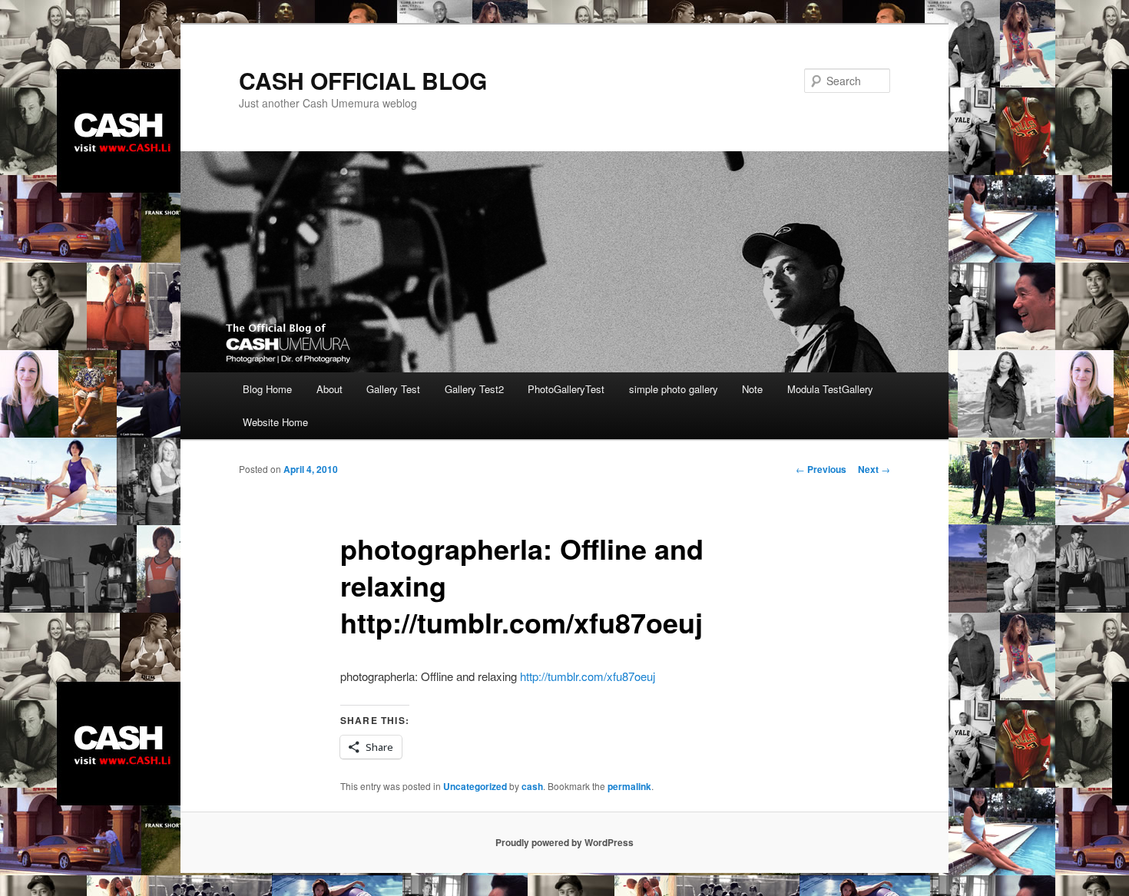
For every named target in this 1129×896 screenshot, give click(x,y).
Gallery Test (393, 389)
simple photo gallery (673, 389)
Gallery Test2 (474, 389)
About (329, 389)
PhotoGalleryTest (566, 389)
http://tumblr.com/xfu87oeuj (587, 676)
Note (752, 389)
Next (874, 469)
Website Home (275, 422)
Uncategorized (475, 786)
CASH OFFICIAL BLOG (363, 80)
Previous (821, 469)
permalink (629, 786)
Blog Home (267, 389)
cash (532, 786)
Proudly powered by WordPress (564, 842)
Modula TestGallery (830, 389)
